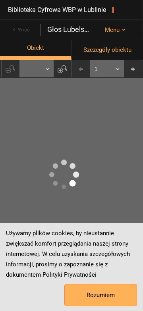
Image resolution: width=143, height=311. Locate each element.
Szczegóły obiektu (107, 49)
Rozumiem (101, 295)
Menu (112, 29)
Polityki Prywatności (70, 274)
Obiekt (35, 47)
